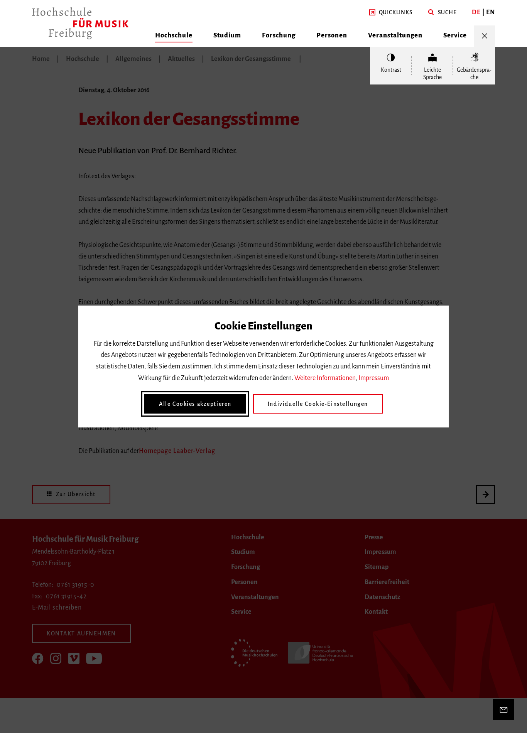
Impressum (373, 378)
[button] (391, 13)
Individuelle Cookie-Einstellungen (318, 404)
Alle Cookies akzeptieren (195, 404)
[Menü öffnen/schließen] (484, 36)
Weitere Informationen (325, 378)
